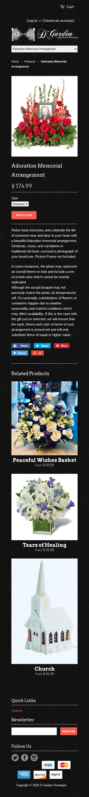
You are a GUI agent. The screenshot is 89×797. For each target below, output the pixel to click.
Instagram (34, 757)
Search (16, 711)
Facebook (24, 757)
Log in (32, 21)
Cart (70, 7)
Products (29, 61)
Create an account (58, 21)
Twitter (15, 757)
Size (14, 198)
